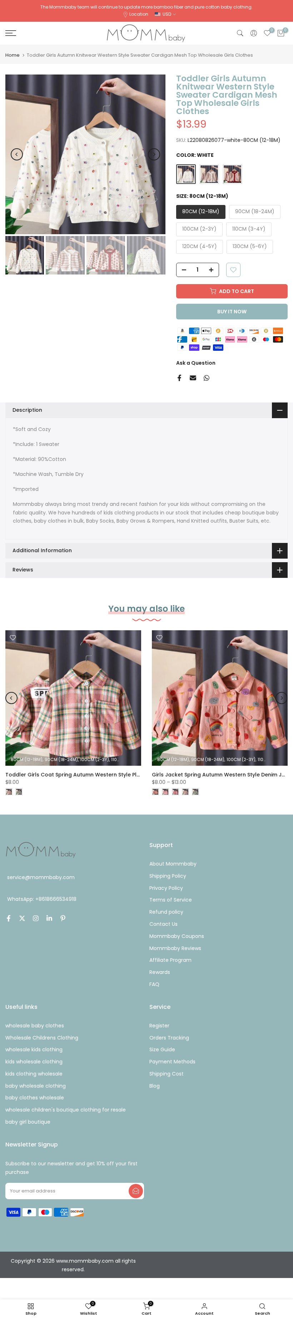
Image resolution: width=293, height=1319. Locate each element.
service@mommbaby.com (41, 877)
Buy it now (232, 311)
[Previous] (17, 154)
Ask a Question (195, 362)
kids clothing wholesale (34, 1073)
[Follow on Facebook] (8, 918)
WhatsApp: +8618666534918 (41, 899)
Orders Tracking (169, 1037)
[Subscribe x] (136, 1191)
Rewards (159, 972)
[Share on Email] (193, 378)
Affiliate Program (170, 960)
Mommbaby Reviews (175, 948)
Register (159, 1025)
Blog (154, 1085)
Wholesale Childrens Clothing (41, 1037)
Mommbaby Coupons (176, 936)
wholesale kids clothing (34, 1049)
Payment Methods (172, 1061)
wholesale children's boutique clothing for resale (65, 1109)
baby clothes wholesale (34, 1097)
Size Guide (162, 1049)
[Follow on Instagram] (36, 918)
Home (12, 55)
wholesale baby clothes (34, 1025)
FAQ (154, 984)
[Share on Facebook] (179, 378)
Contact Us (163, 924)
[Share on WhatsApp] (206, 378)
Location (138, 14)
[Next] (154, 154)
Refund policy (166, 911)
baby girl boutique (27, 1121)
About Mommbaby (173, 863)
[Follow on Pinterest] (63, 918)
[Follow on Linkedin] (49, 918)
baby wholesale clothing (35, 1085)
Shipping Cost (166, 1073)
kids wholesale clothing (34, 1061)
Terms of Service (170, 899)
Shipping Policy (167, 875)
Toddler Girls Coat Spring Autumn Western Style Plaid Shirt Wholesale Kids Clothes (112, 774)
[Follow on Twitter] (22, 918)
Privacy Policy (166, 888)
